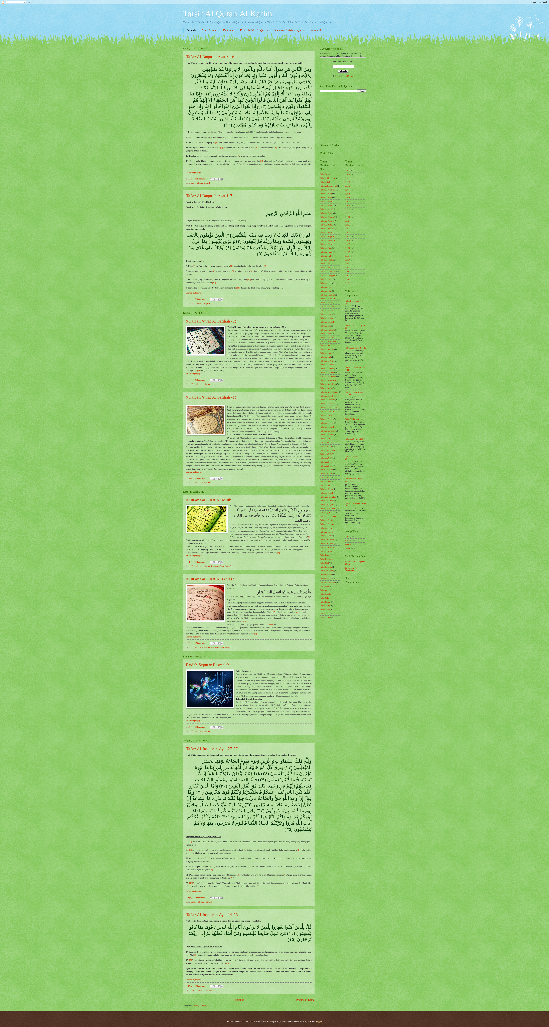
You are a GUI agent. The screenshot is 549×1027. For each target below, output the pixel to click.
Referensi (228, 30)
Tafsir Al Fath (325, 255)
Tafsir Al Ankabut (327, 228)
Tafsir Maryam (326, 578)
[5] (256, 147)
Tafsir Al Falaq (326, 251)
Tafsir (198, 370)
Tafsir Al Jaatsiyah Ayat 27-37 (212, 748)
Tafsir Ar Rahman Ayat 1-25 (355, 326)
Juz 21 (347, 220)
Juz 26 (347, 240)
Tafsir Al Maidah (327, 368)
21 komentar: (200, 380)
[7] (209, 150)
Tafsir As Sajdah (326, 493)
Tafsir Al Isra (325, 325)
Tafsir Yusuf (325, 617)
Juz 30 (347, 259)
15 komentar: (200, 478)
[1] (302, 132)
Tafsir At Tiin (325, 535)
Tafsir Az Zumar (326, 551)
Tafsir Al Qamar (326, 423)
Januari (348, 548)
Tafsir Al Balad (326, 232)
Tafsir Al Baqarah (203, 182)
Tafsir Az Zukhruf (327, 547)
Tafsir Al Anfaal (326, 224)
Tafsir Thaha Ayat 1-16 (354, 419)
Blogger (319, 1021)
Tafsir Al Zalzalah (327, 438)
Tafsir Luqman (326, 574)
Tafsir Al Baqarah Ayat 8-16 (210, 56)
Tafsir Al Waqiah (327, 434)
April (347, 536)
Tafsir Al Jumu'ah (327, 337)
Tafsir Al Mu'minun (328, 376)
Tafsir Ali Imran (326, 442)
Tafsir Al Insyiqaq (327, 318)
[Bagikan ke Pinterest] (221, 179)
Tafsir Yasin (325, 609)
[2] (293, 137)
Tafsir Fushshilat (326, 559)
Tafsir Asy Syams (327, 504)
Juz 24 (347, 232)
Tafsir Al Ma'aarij (327, 360)
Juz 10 (347, 174)
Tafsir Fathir (325, 555)
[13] (198, 287)
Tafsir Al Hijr (325, 291)
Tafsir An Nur (325, 477)
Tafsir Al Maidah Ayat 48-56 (355, 504)
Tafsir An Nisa (326, 473)
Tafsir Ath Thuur (327, 543)
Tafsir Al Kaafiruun (328, 341)
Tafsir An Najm (326, 461)
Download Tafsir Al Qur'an (289, 30)
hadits (298, 612)
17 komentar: (200, 562)
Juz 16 (347, 197)
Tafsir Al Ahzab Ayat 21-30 (355, 457)
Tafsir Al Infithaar (327, 306)
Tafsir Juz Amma (327, 570)
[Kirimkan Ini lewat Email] (211, 179)
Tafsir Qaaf (324, 590)
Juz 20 (347, 217)
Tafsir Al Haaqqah (327, 275)
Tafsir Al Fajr (325, 248)
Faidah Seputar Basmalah (207, 664)
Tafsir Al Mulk (326, 388)
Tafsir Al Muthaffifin (328, 403)
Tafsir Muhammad (327, 582)
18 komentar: (200, 986)
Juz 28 (347, 248)
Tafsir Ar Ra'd (325, 481)
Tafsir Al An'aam (327, 217)
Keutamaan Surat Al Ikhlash (210, 579)
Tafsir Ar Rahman (327, 485)
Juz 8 (347, 279)
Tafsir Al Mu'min (327, 372)
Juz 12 (347, 182)
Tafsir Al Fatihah (327, 259)
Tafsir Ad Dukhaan (327, 178)
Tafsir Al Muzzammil (328, 407)
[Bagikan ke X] (216, 179)
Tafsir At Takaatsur (327, 524)
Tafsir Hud (324, 563)
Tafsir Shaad (325, 601)
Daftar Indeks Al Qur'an (254, 30)
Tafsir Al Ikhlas (326, 302)
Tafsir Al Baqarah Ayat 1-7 (209, 195)
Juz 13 (347, 185)
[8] (238, 155)
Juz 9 (347, 283)
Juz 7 (347, 275)
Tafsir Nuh (324, 586)
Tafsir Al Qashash (327, 427)
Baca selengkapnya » (194, 172)
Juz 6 (347, 271)
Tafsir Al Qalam (326, 419)
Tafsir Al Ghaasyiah (328, 271)
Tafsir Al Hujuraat (327, 294)
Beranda (191, 30)
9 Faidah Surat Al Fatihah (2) (211, 321)
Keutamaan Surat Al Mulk (208, 500)
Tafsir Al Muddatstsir (328, 380)
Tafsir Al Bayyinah (327, 240)
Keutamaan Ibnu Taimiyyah (351, 569)
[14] (238, 287)
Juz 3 (347, 255)
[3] (216, 142)
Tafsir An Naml (326, 465)
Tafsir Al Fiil (325, 263)
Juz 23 (347, 228)
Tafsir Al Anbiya (327, 220)
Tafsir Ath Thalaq (327, 539)
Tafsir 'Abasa (325, 174)
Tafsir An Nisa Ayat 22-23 (355, 439)
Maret (347, 540)
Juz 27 (347, 244)
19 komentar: (200, 726)
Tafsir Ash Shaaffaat (328, 496)
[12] (214, 282)
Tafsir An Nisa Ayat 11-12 (355, 347)
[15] (280, 287)
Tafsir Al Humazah (327, 298)
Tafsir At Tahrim (326, 520)
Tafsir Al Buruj (326, 244)
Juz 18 (347, 205)
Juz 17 (347, 201)
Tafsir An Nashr (326, 469)
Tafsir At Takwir (326, 528)
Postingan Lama (305, 999)
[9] (261, 161)
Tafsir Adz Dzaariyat (328, 185)
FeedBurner (348, 76)
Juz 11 (347, 178)
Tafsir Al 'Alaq (326, 193)
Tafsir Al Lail (325, 357)
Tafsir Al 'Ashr (326, 197)
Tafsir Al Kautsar (327, 349)
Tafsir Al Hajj (325, 283)
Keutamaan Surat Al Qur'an (221, 566)
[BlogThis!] (213, 179)
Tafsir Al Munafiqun (328, 395)
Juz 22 (347, 224)
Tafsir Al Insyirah (327, 322)
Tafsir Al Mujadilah (328, 384)
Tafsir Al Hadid (326, 279)
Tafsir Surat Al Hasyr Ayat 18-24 (353, 479)
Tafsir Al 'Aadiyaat (327, 189)
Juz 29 (347, 252)
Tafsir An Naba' (326, 454)
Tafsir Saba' (324, 598)
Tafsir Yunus (325, 613)
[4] (221, 147)
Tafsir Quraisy (326, 594)
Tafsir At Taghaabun (328, 516)
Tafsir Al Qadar (326, 415)
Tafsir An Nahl (326, 458)
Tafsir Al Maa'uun (327, 364)
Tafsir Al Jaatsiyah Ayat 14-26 (212, 914)
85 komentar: (200, 178)
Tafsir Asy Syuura (327, 512)
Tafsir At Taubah (326, 531)
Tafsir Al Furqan (326, 267)
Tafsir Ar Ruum (326, 489)
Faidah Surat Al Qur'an (200, 384)
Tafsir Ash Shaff (326, 500)
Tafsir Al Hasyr (326, 287)
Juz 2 (347, 213)
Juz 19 (347, 209)
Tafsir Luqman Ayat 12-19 (354, 302)
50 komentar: (200, 299)
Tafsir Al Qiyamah (327, 430)
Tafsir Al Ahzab (326, 213)
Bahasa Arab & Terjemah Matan (355, 562)
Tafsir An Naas (326, 446)
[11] (293, 279)
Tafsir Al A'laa (326, 201)
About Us (316, 30)
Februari (348, 544)
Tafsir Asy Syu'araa (328, 508)
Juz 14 (347, 189)
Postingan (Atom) (200, 1005)
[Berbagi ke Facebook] (219, 179)
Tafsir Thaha (325, 605)
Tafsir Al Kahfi (326, 345)
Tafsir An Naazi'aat (327, 450)
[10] (249, 279)
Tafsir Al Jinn (325, 333)
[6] (275, 147)
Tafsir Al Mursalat (327, 399)
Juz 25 (193, 901)
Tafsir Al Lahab (326, 353)
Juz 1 (193, 182)
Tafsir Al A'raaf (326, 205)
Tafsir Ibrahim (326, 566)
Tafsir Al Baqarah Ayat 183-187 (354, 393)
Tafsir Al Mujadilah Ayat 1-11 (355, 368)
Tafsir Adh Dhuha (327, 182)
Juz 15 (347, 193)
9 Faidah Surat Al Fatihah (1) (211, 397)
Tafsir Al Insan (326, 314)
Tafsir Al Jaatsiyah (204, 901)
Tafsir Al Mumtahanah (329, 392)
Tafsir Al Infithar (327, 310)
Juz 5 (347, 267)
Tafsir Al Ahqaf (326, 209)
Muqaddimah (209, 30)
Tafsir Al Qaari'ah (327, 411)
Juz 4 (347, 263)
